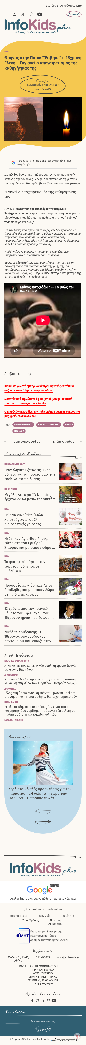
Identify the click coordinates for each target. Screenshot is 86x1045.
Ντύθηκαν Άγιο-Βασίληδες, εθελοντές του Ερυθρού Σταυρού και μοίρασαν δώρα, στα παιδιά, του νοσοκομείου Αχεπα (28, 543)
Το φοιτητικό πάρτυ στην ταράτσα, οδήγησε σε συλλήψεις (24, 566)
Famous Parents (13, 720)
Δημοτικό (10, 688)
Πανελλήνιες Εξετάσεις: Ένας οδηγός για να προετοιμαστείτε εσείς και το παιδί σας (29, 474)
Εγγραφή (43, 1029)
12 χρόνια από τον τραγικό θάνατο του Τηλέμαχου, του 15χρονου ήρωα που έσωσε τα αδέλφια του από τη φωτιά (29, 613)
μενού (74, 14)
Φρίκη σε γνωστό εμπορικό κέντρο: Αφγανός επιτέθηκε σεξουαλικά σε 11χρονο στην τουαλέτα (39, 388)
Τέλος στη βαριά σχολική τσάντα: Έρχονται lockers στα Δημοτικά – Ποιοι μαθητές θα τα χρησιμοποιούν (40, 695)
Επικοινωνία (42, 916)
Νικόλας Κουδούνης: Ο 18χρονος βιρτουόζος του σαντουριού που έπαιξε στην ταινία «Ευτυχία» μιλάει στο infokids (27, 636)
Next (43, 822)
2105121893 (43, 957)
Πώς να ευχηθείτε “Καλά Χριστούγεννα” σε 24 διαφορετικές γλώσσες (23, 519)
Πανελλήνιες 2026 (14, 464)
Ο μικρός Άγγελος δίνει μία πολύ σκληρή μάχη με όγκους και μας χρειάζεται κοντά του (42, 414)
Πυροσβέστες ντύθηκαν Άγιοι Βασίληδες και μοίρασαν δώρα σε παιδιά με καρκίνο (29, 590)
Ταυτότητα (67, 916)
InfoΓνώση (10, 489)
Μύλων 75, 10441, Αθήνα (18, 959)
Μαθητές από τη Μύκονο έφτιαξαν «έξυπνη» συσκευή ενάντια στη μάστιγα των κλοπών (38, 401)
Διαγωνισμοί (11, 675)
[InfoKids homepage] (37, 26)
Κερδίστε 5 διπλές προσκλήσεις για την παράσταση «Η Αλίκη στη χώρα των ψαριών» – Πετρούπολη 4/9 (40, 681)
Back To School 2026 (16, 661)
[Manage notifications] (77, 1036)
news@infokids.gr (67, 957)
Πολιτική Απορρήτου (55, 922)
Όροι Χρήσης (30, 920)
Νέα (6, 51)
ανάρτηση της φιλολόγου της (35, 209)
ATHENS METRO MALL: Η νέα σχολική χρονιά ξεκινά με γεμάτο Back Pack (40, 667)
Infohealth (11, 702)
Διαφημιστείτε (18, 916)
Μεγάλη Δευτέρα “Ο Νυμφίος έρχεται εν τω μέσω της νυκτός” (30, 497)
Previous (43, 811)
